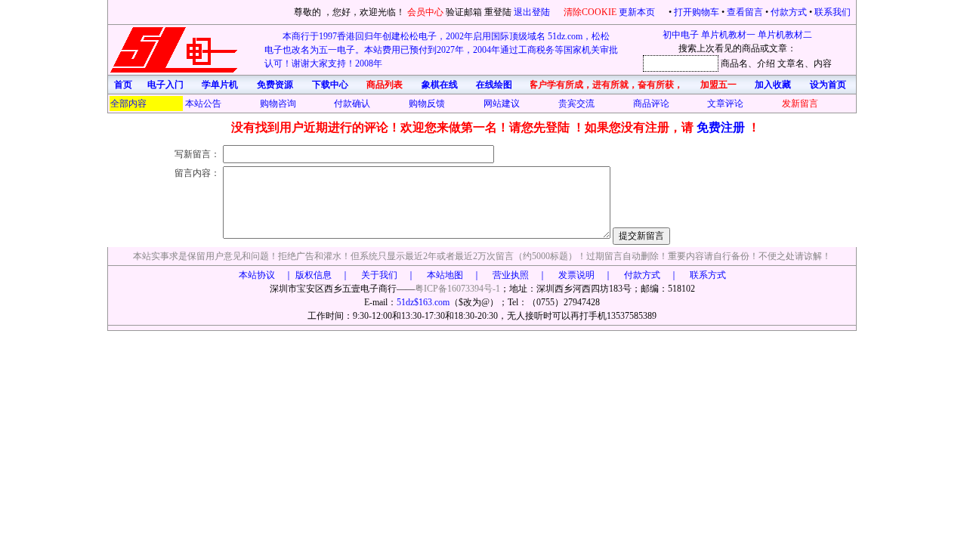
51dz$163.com (423, 302)
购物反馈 (427, 103)
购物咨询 (278, 103)
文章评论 (725, 103)
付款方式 (789, 12)
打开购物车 (696, 12)
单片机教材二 (785, 34)
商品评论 (651, 103)
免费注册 (722, 127)
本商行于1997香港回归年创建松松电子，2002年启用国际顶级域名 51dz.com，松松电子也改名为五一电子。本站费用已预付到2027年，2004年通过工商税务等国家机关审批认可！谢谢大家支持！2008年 (441, 50)
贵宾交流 (576, 103)
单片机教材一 (728, 34)
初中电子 (681, 34)
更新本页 (638, 12)
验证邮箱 (464, 12)
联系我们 (832, 12)
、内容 (818, 63)
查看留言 (745, 12)
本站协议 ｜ (266, 275)
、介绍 (761, 63)
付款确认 (352, 103)
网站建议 (502, 103)
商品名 (734, 63)
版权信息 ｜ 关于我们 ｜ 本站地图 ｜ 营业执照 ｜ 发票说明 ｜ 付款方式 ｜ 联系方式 (510, 275)
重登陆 (497, 12)
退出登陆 (533, 12)
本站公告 (203, 103)
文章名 (791, 63)
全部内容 (128, 103)
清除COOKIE (590, 12)
